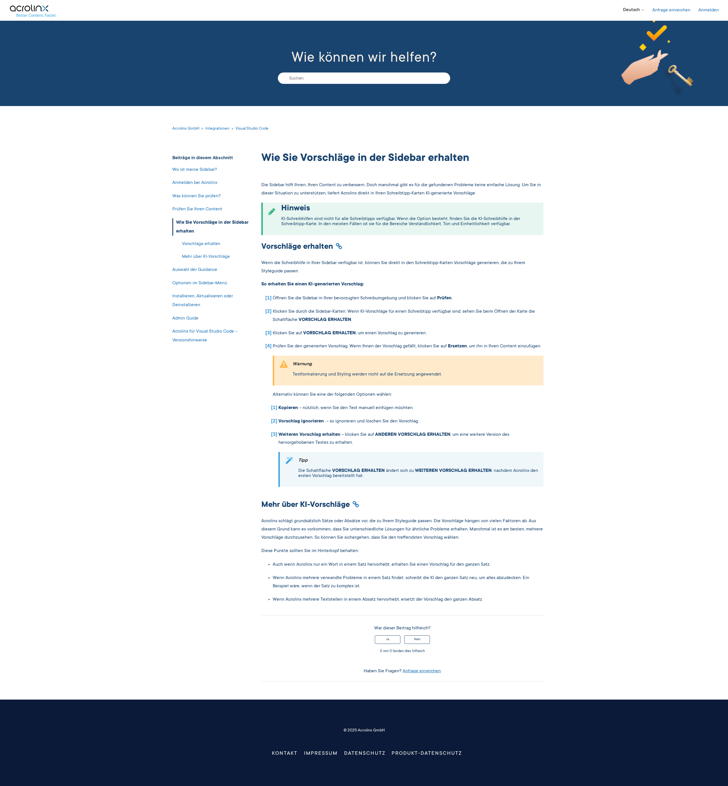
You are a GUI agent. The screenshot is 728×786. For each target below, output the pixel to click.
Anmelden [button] (708, 10)
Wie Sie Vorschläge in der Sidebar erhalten (212, 227)
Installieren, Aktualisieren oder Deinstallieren (202, 301)
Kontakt (284, 753)
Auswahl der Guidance (194, 269)
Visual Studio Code (251, 128)
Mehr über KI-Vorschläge (206, 256)
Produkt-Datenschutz (427, 753)
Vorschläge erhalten (201, 244)
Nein (417, 639)
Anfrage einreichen (671, 10)
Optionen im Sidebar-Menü (199, 282)
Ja (387, 639)
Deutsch (632, 10)
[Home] (33, 10)
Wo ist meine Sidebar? (194, 169)
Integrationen (217, 128)
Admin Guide (185, 318)
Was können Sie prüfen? (196, 195)
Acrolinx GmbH (185, 128)
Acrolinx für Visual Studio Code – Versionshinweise (204, 336)
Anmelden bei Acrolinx (194, 182)
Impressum (321, 753)
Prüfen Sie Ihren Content (197, 209)
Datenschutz (365, 753)
